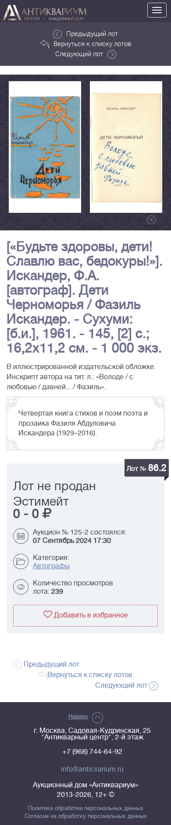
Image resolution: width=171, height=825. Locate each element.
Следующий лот (79, 53)
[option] (45, 147)
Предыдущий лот (92, 33)
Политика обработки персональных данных (85, 808)
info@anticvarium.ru (92, 769)
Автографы (51, 566)
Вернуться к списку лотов (92, 43)
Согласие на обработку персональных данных (86, 816)
